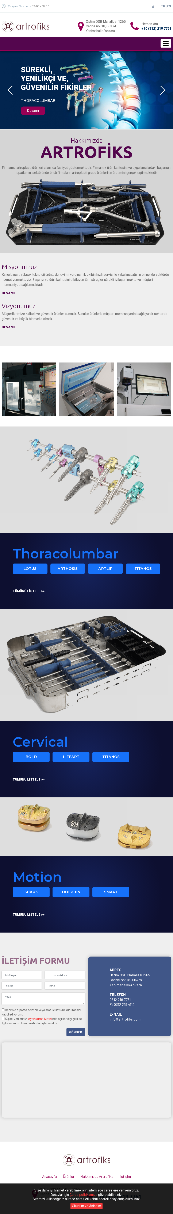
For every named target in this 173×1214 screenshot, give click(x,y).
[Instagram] (153, 6)
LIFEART (71, 757)
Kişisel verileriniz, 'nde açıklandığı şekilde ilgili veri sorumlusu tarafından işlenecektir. (42, 1021)
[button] (10, 90)
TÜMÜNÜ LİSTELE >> (29, 591)
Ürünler (68, 1176)
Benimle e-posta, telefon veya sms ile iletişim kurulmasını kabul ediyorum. (41, 1012)
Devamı (33, 110)
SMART (111, 892)
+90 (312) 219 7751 (156, 29)
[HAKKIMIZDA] (29, 389)
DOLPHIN (71, 892)
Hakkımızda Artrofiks (96, 1176)
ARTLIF (105, 568)
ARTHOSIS (68, 568)
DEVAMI (8, 293)
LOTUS (29, 568)
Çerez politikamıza (84, 1195)
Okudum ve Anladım (86, 1206)
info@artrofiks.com (125, 1019)
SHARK (31, 892)
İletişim (125, 1176)
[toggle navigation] (166, 43)
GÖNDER (75, 1032)
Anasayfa (49, 1176)
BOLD (31, 757)
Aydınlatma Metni (40, 1019)
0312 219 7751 (120, 999)
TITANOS (143, 568)
